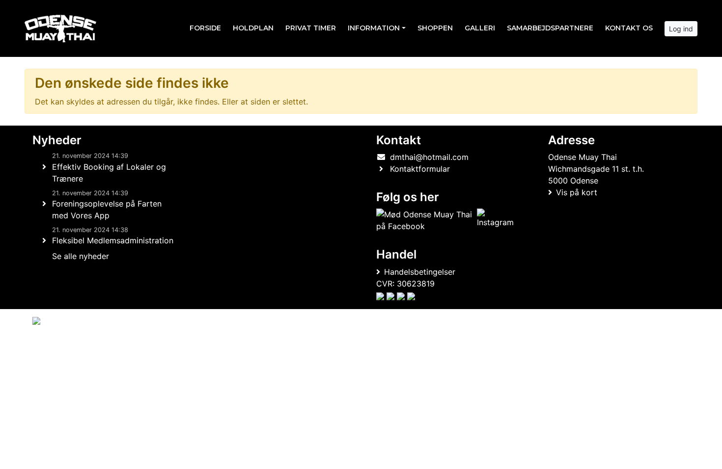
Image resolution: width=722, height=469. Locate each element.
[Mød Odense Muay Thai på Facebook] (424, 220)
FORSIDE (205, 28)
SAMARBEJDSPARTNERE (550, 28)
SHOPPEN (435, 28)
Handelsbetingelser (419, 272)
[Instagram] (495, 220)
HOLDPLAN (253, 28)
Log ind (681, 29)
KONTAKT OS (629, 28)
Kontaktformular (420, 169)
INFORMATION (374, 28)
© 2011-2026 (52, 347)
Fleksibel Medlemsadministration (112, 240)
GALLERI (480, 28)
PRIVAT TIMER (310, 28)
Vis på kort (576, 192)
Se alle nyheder (80, 256)
